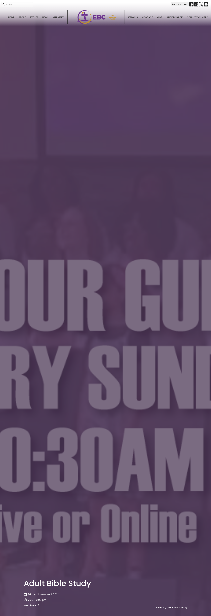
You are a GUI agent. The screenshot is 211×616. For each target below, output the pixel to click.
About (22, 17)
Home (11, 17)
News (45, 17)
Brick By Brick (175, 17)
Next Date (30, 605)
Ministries (58, 17)
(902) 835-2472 (179, 4)
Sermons (133, 17)
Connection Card (197, 17)
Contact (147, 17)
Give (159, 17)
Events (34, 17)
